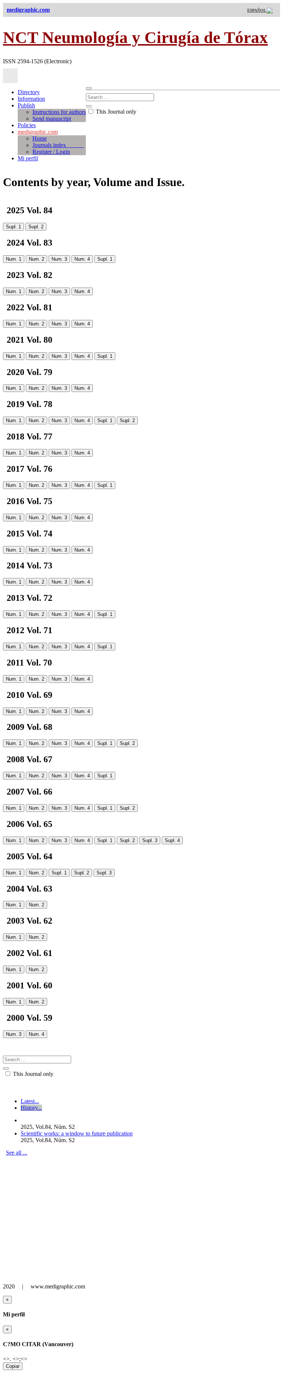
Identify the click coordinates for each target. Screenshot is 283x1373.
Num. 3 (59, 259)
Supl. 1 (13, 226)
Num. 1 (13, 259)
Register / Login (51, 152)
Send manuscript (51, 118)
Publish (26, 105)
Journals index (58, 145)
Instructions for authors (59, 112)
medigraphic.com (38, 132)
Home (39, 138)
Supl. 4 (172, 840)
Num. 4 (82, 259)
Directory (29, 92)
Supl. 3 (149, 840)
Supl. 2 (35, 226)
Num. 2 (36, 259)
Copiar (13, 1366)
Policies (27, 125)
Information (31, 99)
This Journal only (115, 111)
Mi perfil (28, 158)
